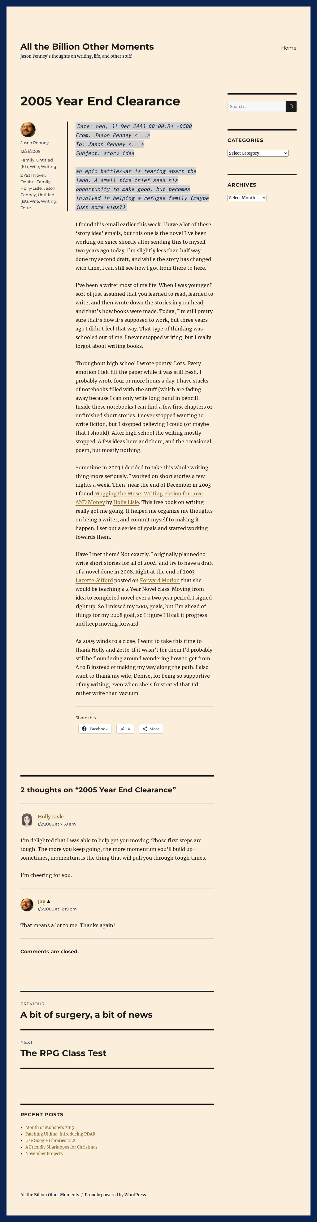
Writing (48, 166)
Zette (25, 207)
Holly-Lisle (31, 188)
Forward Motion (160, 580)
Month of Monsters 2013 (49, 1127)
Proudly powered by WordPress (115, 1195)
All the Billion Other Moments (87, 46)
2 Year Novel (32, 175)
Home (289, 48)
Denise (27, 181)
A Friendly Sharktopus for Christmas (61, 1147)
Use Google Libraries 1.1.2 (50, 1140)
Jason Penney (34, 142)
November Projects (44, 1153)
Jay (41, 901)
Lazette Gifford (94, 580)
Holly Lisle (126, 502)
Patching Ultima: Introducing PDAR (60, 1134)
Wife (34, 166)
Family (27, 159)
